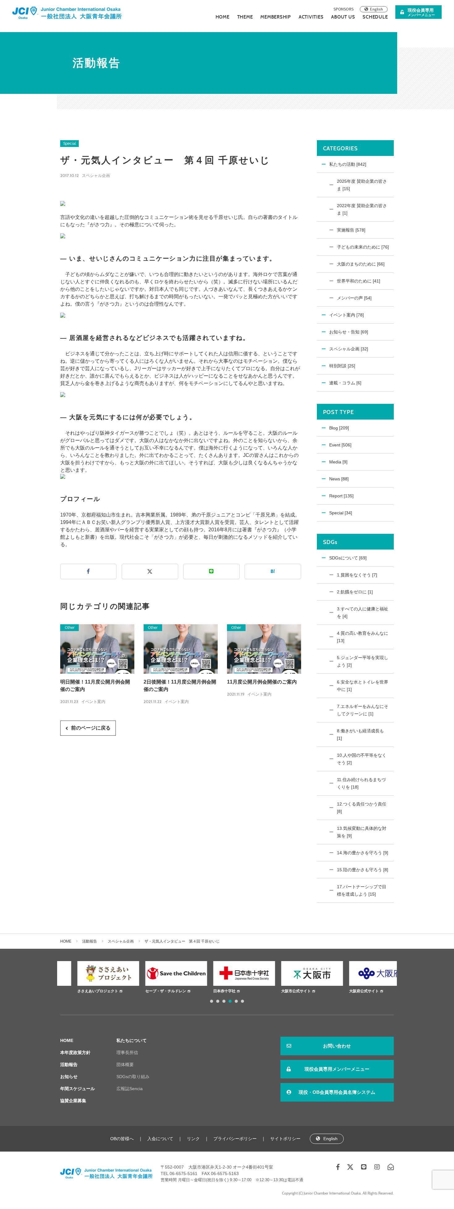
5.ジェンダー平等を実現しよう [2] (362, 661)
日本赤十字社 (207, 991)
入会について (160, 1138)
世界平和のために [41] (358, 280)
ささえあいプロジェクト (80, 991)
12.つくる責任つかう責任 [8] (361, 807)
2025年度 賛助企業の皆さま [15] (362, 185)
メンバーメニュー (421, 12)
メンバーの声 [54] (354, 297)
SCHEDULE (375, 17)
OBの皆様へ (122, 1138)
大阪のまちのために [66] (361, 263)
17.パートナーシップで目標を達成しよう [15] (361, 890)
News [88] (339, 478)
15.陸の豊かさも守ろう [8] (362, 869)
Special (69, 143)
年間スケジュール (77, 1088)
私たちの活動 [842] (347, 164)
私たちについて (131, 1040)
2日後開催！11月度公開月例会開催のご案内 (180, 685)
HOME (222, 17)
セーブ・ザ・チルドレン (148, 991)
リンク (193, 1138)
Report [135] (341, 495)
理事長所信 (127, 1052)
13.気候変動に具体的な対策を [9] (361, 832)
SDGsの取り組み (132, 1076)
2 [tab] (217, 1001)
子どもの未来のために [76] (363, 247)
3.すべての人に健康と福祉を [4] (362, 612)
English (376, 9)
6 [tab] (242, 1001)
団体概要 (125, 1064)
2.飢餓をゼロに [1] (355, 591)
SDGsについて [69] (348, 557)
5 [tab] (236, 1001)
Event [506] (340, 444)
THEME (245, 17)
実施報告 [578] (351, 230)
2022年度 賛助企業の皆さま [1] (362, 209)
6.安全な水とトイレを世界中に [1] (362, 686)
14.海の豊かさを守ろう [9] (362, 852)
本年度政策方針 (75, 1052)
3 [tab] (223, 1001)
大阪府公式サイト (347, 991)
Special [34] (340, 512)
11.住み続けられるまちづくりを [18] (361, 783)
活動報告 (89, 941)
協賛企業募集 (73, 1100)
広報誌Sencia (129, 1088)
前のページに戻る (91, 727)
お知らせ (69, 1076)
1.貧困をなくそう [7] (357, 574)
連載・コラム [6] (345, 382)
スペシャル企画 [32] (348, 348)
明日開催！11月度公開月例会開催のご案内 (95, 685)
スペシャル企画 (96, 175)
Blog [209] (339, 427)
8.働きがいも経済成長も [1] (360, 734)
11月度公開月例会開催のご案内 (262, 681)
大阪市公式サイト (279, 991)
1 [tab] (211, 1001)
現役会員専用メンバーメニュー (337, 1069)
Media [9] (338, 461)
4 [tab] (230, 1001)
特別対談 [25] (342, 365)
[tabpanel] (91, 978)
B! (273, 571)
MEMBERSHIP (275, 17)
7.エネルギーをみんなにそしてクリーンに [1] (362, 710)
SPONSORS (344, 9)
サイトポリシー (285, 1138)
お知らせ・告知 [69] (348, 331)
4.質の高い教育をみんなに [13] (362, 637)
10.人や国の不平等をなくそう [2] (361, 759)
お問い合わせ (337, 1045)
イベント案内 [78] (346, 314)
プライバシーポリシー (235, 1138)
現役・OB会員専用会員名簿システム (337, 1092)
